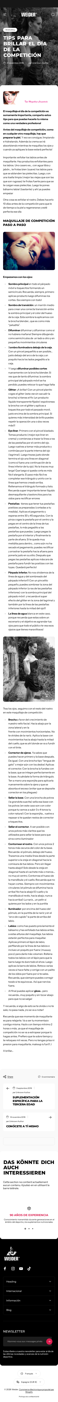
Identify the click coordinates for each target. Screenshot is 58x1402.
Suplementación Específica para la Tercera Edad (28, 1101)
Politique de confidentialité (29, 1397)
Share (10, 1076)
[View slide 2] (29, 1229)
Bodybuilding (10, 30)
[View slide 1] (25, 1229)
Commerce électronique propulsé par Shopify (36, 1390)
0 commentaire (48, 1077)
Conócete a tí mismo (22, 1126)
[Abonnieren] (49, 1341)
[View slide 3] (33, 1229)
